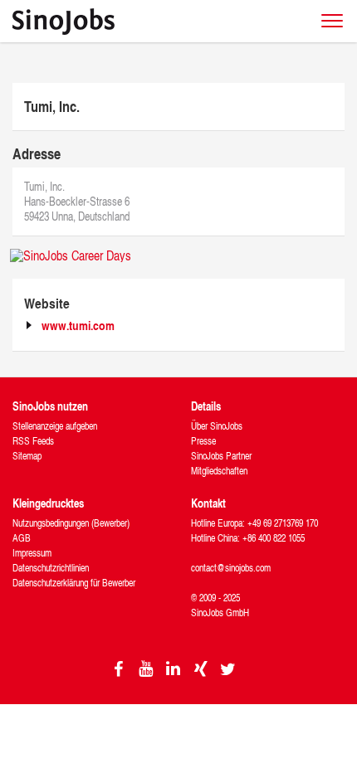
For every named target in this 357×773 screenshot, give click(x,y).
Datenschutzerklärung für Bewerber (73, 583)
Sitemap (27, 456)
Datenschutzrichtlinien (50, 568)
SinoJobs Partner (221, 456)
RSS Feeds (33, 441)
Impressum (31, 553)
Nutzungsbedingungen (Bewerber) (71, 523)
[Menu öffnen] (332, 20)
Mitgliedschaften (219, 471)
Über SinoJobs (216, 426)
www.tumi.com (78, 325)
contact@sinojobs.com (231, 568)
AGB (21, 538)
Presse (203, 441)
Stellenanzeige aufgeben (54, 426)
